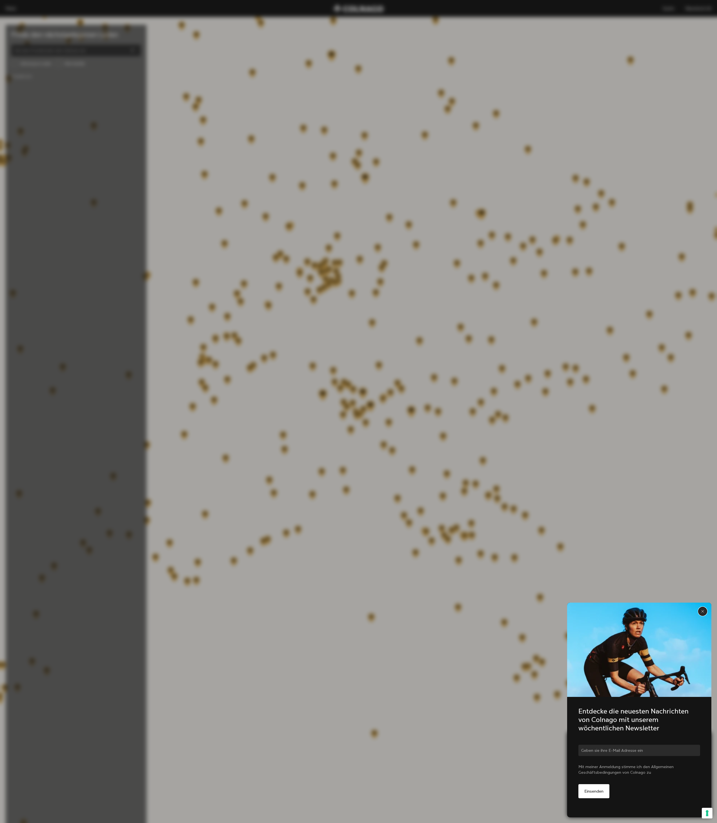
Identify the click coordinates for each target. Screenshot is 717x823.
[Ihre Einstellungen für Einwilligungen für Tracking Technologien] (707, 813)
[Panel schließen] (702, 611)
